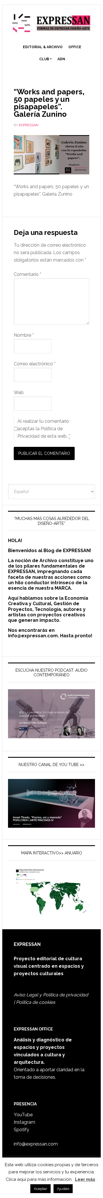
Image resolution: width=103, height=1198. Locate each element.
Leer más (85, 1179)
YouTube (23, 1114)
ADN (61, 59)
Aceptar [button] (40, 1189)
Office (74, 47)
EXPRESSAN (51, 23)
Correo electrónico (35, 364)
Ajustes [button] (63, 1189)
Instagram (24, 1122)
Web (19, 392)
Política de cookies (35, 1002)
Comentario (27, 274)
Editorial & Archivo (43, 47)
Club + (45, 59)
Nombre (24, 335)
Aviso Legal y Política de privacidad (51, 995)
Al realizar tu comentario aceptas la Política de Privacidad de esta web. (43, 428)
